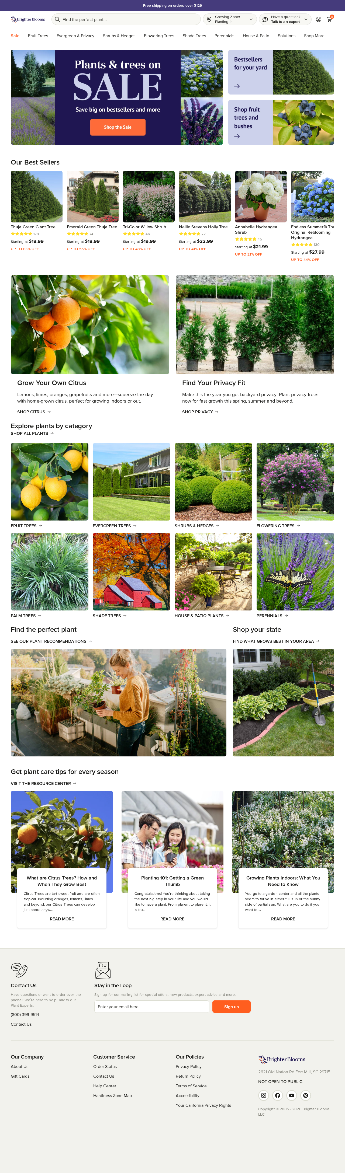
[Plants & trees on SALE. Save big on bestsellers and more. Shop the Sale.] (117, 97)
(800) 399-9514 (25, 1014)
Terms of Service (191, 1085)
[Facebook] (277, 1095)
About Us (19, 1066)
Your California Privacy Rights (203, 1105)
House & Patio (256, 35)
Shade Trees (194, 35)
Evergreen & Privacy (75, 35)
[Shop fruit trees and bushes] (281, 122)
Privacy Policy (189, 1066)
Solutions (286, 35)
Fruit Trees (38, 35)
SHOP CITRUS (31, 411)
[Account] (318, 19)
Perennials (224, 35)
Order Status (105, 1066)
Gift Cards (20, 1076)
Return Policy (188, 1076)
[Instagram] (263, 1095)
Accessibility (187, 1095)
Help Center (104, 1085)
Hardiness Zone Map (112, 1095)
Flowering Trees (159, 35)
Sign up (231, 1006)
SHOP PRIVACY (197, 411)
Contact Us (21, 1024)
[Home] (28, 19)
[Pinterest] (305, 1095)
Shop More (314, 35)
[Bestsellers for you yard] (281, 72)
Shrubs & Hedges (119, 35)
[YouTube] (291, 1095)
